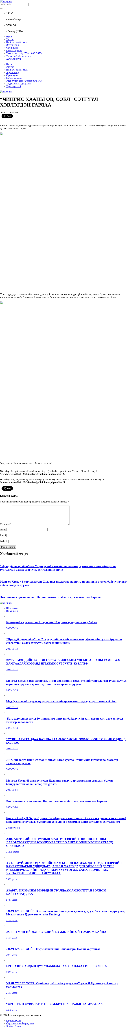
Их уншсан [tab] (12, 611)
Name (3, 529)
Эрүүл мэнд (12, 45)
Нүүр (9, 36)
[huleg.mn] (6, 1)
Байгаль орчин (14, 50)
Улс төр (10, 39)
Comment (5, 524)
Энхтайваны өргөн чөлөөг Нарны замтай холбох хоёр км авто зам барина (50, 597)
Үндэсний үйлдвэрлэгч (18, 56)
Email (3, 535)
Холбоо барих (13, 1026)
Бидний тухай (13, 1020)
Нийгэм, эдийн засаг (17, 42)
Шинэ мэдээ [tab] (12, 608)
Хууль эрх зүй (13, 59)
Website (4, 541)
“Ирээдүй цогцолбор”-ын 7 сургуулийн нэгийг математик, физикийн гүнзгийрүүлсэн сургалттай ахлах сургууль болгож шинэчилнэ (58, 568)
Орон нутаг (12, 47)
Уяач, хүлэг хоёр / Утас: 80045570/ (24, 53)
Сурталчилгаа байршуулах (20, 1023)
